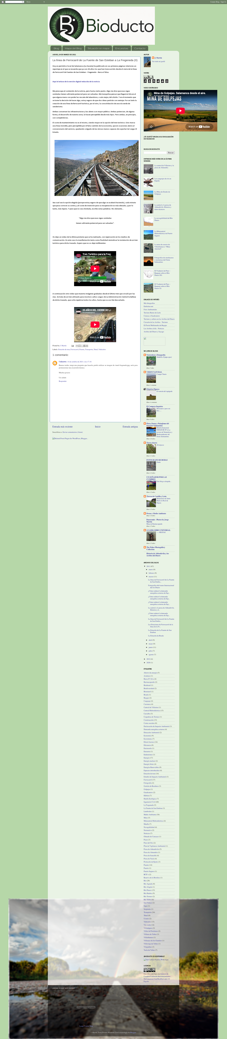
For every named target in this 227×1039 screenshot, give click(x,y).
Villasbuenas (148, 937)
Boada (146, 694)
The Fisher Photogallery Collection (155, 548)
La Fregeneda (149, 805)
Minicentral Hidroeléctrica (153, 821)
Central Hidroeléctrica (152, 710)
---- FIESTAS (161, 532)
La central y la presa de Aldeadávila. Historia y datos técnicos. (162, 207)
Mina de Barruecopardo (154, 524)
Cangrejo (147, 701)
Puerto (146, 868)
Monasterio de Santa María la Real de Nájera (163, 500)
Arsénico (147, 676)
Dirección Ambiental (151, 732)
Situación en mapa (98, 48)
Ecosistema (148, 739)
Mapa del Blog (73, 48)
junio (151, 647)
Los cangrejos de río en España (162, 179)
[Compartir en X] (82, 345)
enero (151, 569)
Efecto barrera (149, 742)
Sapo (145, 906)
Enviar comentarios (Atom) (73, 432)
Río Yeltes (147, 899)
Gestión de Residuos (151, 786)
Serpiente (147, 909)
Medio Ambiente (150, 814)
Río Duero (147, 890)
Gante (159, 462)
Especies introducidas (151, 770)
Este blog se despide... (164, 481)
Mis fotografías (149, 303)
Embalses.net (148, 306)
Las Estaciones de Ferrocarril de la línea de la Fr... (160, 625)
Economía (147, 735)
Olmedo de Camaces (151, 836)
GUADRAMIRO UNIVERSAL (158, 530)
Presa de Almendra (151, 852)
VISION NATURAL (154, 372)
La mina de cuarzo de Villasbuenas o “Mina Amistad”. (162, 246)
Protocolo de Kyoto (151, 862)
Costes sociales (149, 723)
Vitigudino (148, 947)
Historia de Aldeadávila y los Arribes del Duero (157, 554)
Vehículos (102, 349)
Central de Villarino (151, 707)
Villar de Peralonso (151, 931)
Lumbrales (147, 811)
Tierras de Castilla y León (156, 496)
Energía (146, 758)
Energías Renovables (151, 767)
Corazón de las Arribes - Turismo (156, 322)
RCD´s (146, 874)
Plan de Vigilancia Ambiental (154, 846)
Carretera (147, 704)
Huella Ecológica (150, 798)
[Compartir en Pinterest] (87, 345)
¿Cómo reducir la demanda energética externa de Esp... (159, 592)
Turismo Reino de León (152, 312)
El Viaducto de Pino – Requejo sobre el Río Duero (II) (162, 273)
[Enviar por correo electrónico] (77, 345)
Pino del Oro (148, 843)
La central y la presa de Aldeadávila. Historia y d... (161, 609)
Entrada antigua (130, 426)
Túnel (96, 349)
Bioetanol (147, 691)
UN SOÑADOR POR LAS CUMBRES (156, 478)
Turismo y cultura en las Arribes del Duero (159, 319)
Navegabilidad (149, 827)
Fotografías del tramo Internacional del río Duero (161, 586)
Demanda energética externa (154, 729)
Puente (81, 349)
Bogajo (146, 698)
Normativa (148, 830)
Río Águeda (148, 884)
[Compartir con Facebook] (84, 345)
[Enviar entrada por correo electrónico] (72, 345)
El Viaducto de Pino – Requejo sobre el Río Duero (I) (162, 286)
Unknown (62, 361)
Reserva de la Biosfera (152, 877)
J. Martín (158, 58)
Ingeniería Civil (149, 802)
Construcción (148, 720)
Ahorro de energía (150, 672)
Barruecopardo (149, 682)
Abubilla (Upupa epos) (164, 357)
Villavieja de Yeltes (151, 943)
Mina (146, 817)
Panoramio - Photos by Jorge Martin (157, 520)
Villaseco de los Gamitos (153, 940)
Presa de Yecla (149, 858)
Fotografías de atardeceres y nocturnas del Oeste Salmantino (164, 259)
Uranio (146, 918)
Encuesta (147, 751)
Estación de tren (64, 349)
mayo (151, 643)
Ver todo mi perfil (158, 61)
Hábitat (146, 795)
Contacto (139, 48)
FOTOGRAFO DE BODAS (157, 460)
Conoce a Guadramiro (152, 316)
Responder (63, 381)
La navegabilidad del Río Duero (163, 219)
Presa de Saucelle (150, 855)
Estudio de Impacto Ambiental (155, 776)
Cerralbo (147, 713)
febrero (151, 573)
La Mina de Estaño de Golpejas (162, 193)
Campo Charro (161, 374)
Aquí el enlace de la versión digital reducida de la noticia (76, 82)
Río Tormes (148, 896)
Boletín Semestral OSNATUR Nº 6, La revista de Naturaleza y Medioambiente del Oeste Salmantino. (164, 432)
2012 (149, 659)
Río (145, 880)
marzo (151, 576)
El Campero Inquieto (154, 406)
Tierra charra (151, 442)
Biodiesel (147, 685)
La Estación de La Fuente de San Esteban (160, 631)
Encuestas (121, 48)
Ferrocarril (75, 349)
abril (151, 640)
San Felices (148, 903)
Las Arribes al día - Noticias (154, 328)
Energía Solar (149, 764)
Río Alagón (148, 887)
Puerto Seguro (149, 871)
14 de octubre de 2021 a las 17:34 (79, 361)
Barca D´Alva (149, 679)
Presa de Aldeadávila (151, 849)
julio (151, 651)
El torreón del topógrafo (164, 391)
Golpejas (147, 789)
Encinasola (148, 748)
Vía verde (147, 925)
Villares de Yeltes (150, 934)
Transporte (89, 349)
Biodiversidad (149, 688)
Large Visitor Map (86, 1026)
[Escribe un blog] (79, 345)
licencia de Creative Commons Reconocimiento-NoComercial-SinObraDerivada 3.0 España (157, 978)
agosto (151, 654)
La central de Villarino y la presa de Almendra (164, 166)
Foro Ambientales (150, 309)
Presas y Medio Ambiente (156, 513)
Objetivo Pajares (152, 389)
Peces (146, 839)
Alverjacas (160, 445)
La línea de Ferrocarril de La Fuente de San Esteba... (161, 580)
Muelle (146, 824)
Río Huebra (148, 893)
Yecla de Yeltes (149, 950)
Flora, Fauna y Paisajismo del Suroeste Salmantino (157, 424)
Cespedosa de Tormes (151, 717)
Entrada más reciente (62, 426)
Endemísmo (148, 754)
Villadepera (148, 928)
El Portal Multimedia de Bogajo (155, 325)
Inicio (97, 426)
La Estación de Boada (156, 635)
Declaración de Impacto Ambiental (156, 726)
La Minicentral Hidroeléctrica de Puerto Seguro (163, 233)
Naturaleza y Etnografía (155, 355)
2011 (149, 566)
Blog (56, 48)
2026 (149, 662)
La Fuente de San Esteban (153, 808)
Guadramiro (148, 792)
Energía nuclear (149, 761)
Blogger (133, 1032)
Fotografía (147, 783)
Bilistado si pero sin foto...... (163, 409)
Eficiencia (147, 745)
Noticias (147, 833)
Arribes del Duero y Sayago (154, 331)
